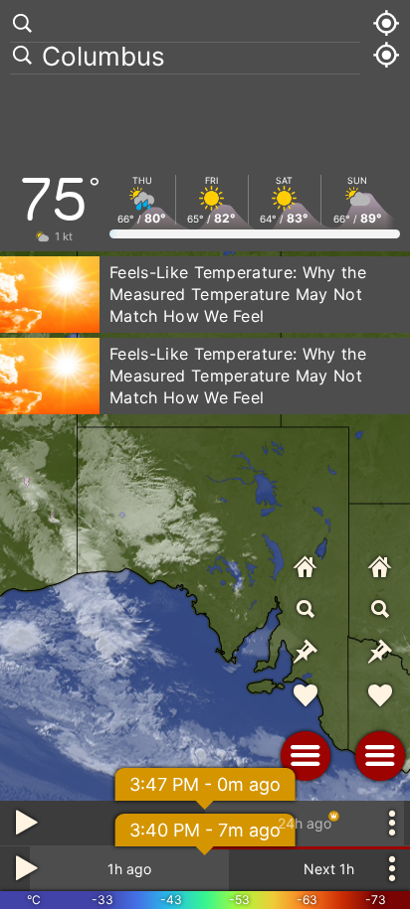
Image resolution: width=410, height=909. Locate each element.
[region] (205, 454)
